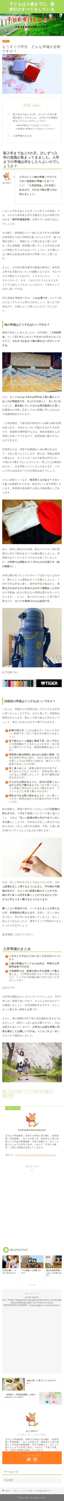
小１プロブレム (25, 1091)
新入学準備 (9, 1096)
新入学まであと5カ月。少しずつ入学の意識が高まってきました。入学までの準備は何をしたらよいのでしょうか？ (35, 117)
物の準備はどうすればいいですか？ (34, 125)
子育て (6, 41)
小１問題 (39, 1091)
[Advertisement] (32, 1204)
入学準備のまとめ (22, 135)
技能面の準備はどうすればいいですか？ (36, 128)
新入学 (49, 1091)
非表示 (36, 105)
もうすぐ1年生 (10, 1091)
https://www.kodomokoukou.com (36, 1155)
